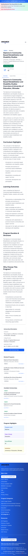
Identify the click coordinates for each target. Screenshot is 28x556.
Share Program (9, 66)
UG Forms (3, 527)
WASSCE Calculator (6, 486)
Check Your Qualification (8, 476)
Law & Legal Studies (6, 501)
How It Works (4, 479)
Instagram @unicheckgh (21, 549)
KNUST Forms (4, 529)
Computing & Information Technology (10, 505)
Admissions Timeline (6, 525)
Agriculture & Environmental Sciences (10, 503)
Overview (5, 75)
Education (11, 50)
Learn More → (6, 398)
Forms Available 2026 (6, 483)
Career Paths (13, 75)
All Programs (4, 521)
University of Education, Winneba (12, 59)
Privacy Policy (4, 494)
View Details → (21, 363)
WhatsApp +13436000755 (7, 549)
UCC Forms (4, 532)
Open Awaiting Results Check (8, 9)
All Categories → (5, 514)
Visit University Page (14, 350)
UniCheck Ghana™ (11, 551)
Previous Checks (5, 523)
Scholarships (4, 488)
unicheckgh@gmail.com (16, 547)
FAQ (2, 490)
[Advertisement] (14, 25)
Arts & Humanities (5, 510)
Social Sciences (5, 512)
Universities (4, 481)
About (2, 492)
